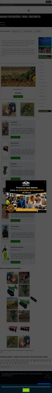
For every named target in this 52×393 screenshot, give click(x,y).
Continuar (26, 390)
